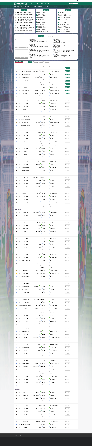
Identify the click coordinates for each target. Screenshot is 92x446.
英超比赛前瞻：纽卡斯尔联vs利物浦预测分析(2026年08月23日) (27, 12)
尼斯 (41, 241)
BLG (41, 328)
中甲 (24, 103)
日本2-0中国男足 (40, 24)
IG (51, 80)
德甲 (28, 6)
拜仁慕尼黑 (38, 231)
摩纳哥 (53, 379)
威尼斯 (40, 401)
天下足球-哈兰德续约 (63, 26)
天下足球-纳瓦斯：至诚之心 (64, 29)
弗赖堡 (53, 392)
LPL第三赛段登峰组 (25, 116)
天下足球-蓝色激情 (62, 14)
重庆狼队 (39, 167)
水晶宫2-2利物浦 (40, 14)
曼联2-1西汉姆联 (40, 21)
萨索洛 (53, 411)
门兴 (52, 366)
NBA (18, 6)
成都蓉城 (39, 145)
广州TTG (54, 347)
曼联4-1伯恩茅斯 (40, 19)
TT (42, 292)
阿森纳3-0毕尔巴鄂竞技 (41, 15)
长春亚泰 (39, 321)
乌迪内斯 (39, 218)
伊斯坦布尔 (56, 350)
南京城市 (54, 318)
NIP (42, 80)
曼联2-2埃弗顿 (40, 17)
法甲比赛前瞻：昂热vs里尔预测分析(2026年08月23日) (26, 17)
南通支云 (39, 129)
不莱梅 (53, 177)
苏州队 (40, 151)
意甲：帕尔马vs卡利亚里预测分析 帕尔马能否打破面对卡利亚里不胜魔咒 (29, 24)
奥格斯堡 (54, 112)
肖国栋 (40, 289)
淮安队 (53, 157)
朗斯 (41, 199)
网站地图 (17, 0)
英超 (21, 6)
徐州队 (53, 154)
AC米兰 (54, 414)
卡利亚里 (54, 254)
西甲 (25, 6)
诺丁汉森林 (38, 186)
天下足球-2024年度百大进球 (64, 27)
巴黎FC (54, 247)
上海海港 (39, 334)
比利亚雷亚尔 (57, 376)
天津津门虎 (56, 100)
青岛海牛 (54, 334)
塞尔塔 (53, 225)
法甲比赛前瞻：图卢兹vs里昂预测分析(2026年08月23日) (26, 30)
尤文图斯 (54, 398)
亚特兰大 (39, 411)
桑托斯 (40, 427)
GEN (52, 68)
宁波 (41, 106)
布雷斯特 (54, 238)
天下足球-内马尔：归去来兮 (64, 21)
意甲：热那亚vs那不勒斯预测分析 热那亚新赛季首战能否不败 (27, 25)
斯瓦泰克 (54, 385)
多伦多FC (55, 267)
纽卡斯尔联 (38, 382)
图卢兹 (40, 244)
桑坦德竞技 (56, 405)
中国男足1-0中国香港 (41, 22)
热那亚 (40, 251)
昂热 (41, 353)
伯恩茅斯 (54, 360)
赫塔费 (40, 405)
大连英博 (54, 340)
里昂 (52, 244)
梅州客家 (39, 132)
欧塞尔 (53, 199)
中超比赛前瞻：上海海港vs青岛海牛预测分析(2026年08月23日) (27, 20)
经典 (42, 3)
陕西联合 (54, 129)
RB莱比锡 (55, 212)
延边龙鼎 (54, 106)
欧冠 (45, 6)
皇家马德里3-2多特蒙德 (41, 27)
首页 (26, 3)
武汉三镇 (39, 100)
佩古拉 (40, 385)
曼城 (41, 360)
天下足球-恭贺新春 (62, 22)
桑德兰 (53, 183)
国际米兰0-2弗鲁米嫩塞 (41, 29)
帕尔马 (40, 254)
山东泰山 (54, 164)
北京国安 (39, 161)
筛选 (76, 62)
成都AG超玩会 (36, 299)
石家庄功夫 (56, 344)
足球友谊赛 (25, 337)
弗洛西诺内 (38, 398)
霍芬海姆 (54, 173)
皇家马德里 (56, 257)
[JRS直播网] (19, 3)
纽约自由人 (56, 263)
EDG (41, 302)
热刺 (52, 222)
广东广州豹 (56, 132)
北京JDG (54, 167)
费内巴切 (39, 234)
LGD (52, 292)
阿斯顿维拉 (56, 356)
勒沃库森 (54, 109)
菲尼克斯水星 (57, 273)
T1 (51, 295)
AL (51, 328)
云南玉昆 (54, 161)
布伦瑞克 (39, 369)
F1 (41, 6)
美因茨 (53, 373)
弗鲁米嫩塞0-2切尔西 (41, 26)
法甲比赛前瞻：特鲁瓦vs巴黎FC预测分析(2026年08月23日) (27, 28)
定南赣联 (39, 344)
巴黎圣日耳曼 (37, 408)
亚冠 (51, 6)
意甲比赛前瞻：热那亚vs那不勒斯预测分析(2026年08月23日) (27, 27)
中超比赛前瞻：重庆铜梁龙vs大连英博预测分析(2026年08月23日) (28, 19)
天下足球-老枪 (61, 12)
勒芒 (41, 238)
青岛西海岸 (38, 164)
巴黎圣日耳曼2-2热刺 (41, 12)
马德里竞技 (38, 376)
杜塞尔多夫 (38, 392)
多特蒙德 (54, 231)
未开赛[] (67, 96)
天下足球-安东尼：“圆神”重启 (64, 17)
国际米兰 (39, 215)
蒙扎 (52, 215)
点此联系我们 (46, 441)
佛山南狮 (54, 321)
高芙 (41, 206)
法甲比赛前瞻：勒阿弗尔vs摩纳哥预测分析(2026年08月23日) (27, 14)
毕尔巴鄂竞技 (37, 196)
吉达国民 (39, 228)
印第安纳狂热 (37, 263)
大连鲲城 (39, 103)
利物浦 (53, 382)
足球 (31, 3)
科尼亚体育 (56, 234)
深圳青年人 (38, 318)
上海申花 (54, 145)
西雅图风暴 (38, 421)
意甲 (31, 6)
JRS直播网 (20, 435)
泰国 (41, 170)
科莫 (52, 218)
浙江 (52, 148)
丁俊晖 (40, 331)
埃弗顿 (40, 180)
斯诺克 (38, 6)
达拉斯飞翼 (56, 421)
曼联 (52, 138)
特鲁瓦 (40, 247)
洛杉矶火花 (56, 270)
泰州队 (40, 157)
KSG (52, 286)
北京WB (54, 299)
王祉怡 (53, 125)
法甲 (35, 6)
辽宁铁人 (39, 315)
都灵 (41, 414)
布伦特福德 (38, 222)
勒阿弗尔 (39, 379)
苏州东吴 (54, 135)
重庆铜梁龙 (38, 340)
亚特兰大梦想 (37, 273)
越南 (52, 170)
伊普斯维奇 (38, 183)
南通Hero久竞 (36, 77)
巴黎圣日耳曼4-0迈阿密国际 (42, 31)
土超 (24, 234)
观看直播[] (68, 68)
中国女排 (39, 141)
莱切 (52, 401)
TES (52, 116)
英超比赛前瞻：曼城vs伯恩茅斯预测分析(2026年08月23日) (27, 15)
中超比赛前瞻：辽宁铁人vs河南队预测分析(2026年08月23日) (27, 22)
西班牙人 (39, 257)
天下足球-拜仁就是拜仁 (63, 19)
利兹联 (53, 186)
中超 (48, 6)
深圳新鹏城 (38, 148)
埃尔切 (40, 417)
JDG (41, 116)
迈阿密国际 (38, 267)
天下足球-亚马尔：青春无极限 (64, 31)
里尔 (52, 353)
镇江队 (40, 154)
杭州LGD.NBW (36, 286)
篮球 (37, 3)
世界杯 (55, 6)
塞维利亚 (54, 196)
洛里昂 (53, 241)
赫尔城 (40, 138)
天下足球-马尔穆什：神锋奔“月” (65, 24)
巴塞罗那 (54, 417)
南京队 (53, 151)
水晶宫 (53, 180)
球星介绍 (47, 3)
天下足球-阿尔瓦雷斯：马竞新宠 (65, 15)
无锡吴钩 (54, 103)
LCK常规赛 (25, 68)
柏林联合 (54, 369)
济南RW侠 (55, 77)
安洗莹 (40, 125)
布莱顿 (40, 356)
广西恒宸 (39, 135)
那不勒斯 (54, 251)
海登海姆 (54, 324)
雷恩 (52, 408)
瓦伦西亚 (39, 225)
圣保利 (53, 395)
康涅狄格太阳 (37, 270)
